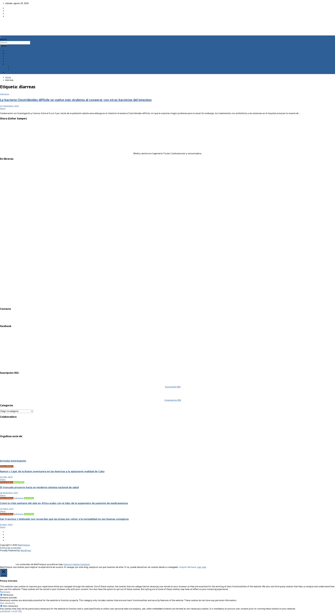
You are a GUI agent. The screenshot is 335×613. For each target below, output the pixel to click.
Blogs (8, 59)
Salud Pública (19, 482)
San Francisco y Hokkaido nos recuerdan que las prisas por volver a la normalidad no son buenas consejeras (64, 519)
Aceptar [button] (183, 567)
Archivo (9, 56)
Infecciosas (4, 94)
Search (3, 39)
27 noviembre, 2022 (9, 106)
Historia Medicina (6, 466)
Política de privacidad (10, 548)
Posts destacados (13, 72)
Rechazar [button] (192, 567)
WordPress (26, 550)
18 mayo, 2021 (7, 509)
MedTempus (9, 23)
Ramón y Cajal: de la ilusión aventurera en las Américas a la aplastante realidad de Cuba (52, 471)
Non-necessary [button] (7, 603)
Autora (8, 53)
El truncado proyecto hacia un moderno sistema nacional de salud (39, 487)
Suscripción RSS (173, 387)
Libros (8, 61)
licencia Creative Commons (76, 564)
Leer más (201, 567)
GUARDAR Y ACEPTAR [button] (11, 611)
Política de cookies (19, 70)
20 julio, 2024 (6, 477)
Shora (2, 108)
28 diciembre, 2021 (9, 493)
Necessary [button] (5, 592)
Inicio (8, 50)
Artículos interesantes (13, 461)
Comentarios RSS (172, 400)
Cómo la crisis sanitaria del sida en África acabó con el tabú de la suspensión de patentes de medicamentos (64, 503)
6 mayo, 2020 (6, 524)
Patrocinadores (17, 67)
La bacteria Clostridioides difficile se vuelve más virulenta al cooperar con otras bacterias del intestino (76, 100)
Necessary (8, 595)
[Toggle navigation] (1, 37)
